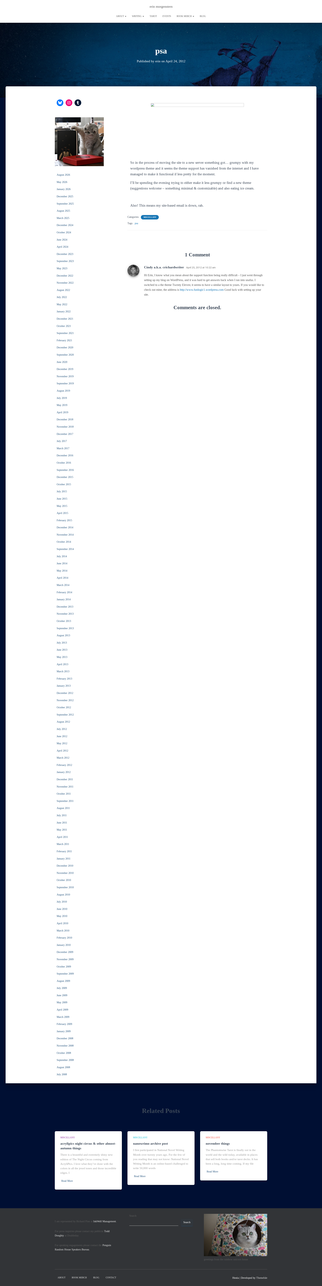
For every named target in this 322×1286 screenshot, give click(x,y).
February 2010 (64, 937)
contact (111, 1277)
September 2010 (65, 887)
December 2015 (65, 477)
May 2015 (62, 506)
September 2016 (65, 470)
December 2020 (65, 347)
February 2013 (64, 678)
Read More (67, 1181)
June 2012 (62, 736)
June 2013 (62, 649)
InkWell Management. (105, 1221)
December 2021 (65, 318)
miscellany (149, 217)
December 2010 (65, 865)
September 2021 (65, 333)
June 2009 (62, 995)
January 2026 (64, 189)
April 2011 (62, 837)
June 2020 (62, 362)
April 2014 (62, 577)
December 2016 (65, 455)
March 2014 (63, 585)
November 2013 (65, 613)
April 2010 (62, 923)
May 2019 (62, 405)
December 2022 (65, 275)
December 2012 (65, 693)
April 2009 (62, 1009)
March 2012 (63, 757)
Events (166, 16)
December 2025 (65, 196)
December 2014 (65, 527)
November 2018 (65, 426)
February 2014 (64, 592)
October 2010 (64, 880)
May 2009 (62, 1002)
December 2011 (65, 779)
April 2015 (62, 513)
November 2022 (65, 282)
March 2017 (63, 448)
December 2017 (65, 434)
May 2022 (62, 304)
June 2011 (62, 822)
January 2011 (63, 858)
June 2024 (62, 239)
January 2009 (64, 1031)
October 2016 (64, 462)
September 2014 (65, 549)
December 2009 (65, 952)
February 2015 (64, 520)
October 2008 (64, 1053)
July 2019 (62, 398)
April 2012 (62, 750)
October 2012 (64, 707)
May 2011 (62, 829)
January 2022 (64, 311)
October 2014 (64, 541)
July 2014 (62, 556)
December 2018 (65, 419)
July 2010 (62, 901)
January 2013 (64, 685)
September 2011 (65, 801)
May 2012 (62, 743)
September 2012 (65, 714)
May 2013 (62, 657)
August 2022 (63, 290)
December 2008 (65, 1038)
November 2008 (65, 1045)
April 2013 (62, 664)
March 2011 (63, 844)
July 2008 (62, 1074)
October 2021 (64, 326)
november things (218, 1143)
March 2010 (63, 930)
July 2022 (62, 297)
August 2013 (63, 635)
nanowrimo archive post (150, 1143)
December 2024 (65, 225)
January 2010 (64, 945)
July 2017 (62, 441)
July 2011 (62, 815)
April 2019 (62, 412)
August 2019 (63, 390)
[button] (125, 16)
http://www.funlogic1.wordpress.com (202, 289)
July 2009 (62, 988)
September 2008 (65, 1060)
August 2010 (63, 894)
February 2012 (64, 765)
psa (136, 223)
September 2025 (65, 203)
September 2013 (65, 628)
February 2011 (64, 851)
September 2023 (65, 261)
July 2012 (62, 729)
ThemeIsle (261, 1277)
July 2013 (62, 642)
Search (132, 1215)
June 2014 (62, 563)
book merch (184, 16)
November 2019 (65, 376)
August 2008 (63, 1067)
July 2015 (62, 491)
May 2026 (62, 182)
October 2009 (64, 966)
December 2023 (65, 254)
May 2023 (62, 268)
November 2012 (65, 700)
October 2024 (64, 232)
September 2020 (65, 354)
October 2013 (64, 621)
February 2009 (64, 1024)
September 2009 (65, 973)
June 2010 (62, 909)
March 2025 (63, 218)
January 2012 (64, 772)
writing (137, 16)
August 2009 (63, 981)
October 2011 (64, 793)
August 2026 (63, 174)
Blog (203, 16)
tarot (153, 16)
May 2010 (62, 916)
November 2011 (65, 786)
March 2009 (63, 1017)
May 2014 (62, 570)
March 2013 (63, 671)
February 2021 (64, 340)
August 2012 (63, 721)
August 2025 (63, 210)
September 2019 (65, 383)
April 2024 (62, 246)
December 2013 (65, 606)
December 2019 (65, 369)
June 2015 (62, 498)
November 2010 (65, 873)
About (120, 16)
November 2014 (65, 534)
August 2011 (63, 808)
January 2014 (64, 599)
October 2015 (64, 484)
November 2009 (65, 959)
